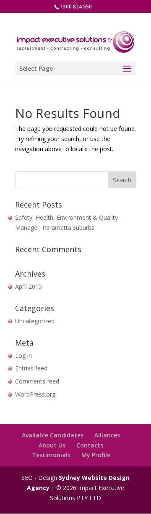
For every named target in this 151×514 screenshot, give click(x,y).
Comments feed (37, 381)
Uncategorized (35, 321)
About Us (52, 445)
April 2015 (28, 286)
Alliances (107, 435)
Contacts (89, 445)
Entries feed (31, 368)
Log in (23, 356)
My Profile (95, 455)
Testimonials (51, 455)
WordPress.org (35, 394)
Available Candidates (52, 435)
